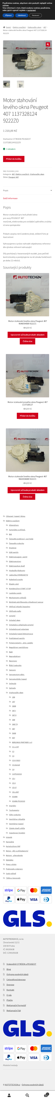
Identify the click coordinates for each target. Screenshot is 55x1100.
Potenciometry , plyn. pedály (21, 643)
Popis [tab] (5, 190)
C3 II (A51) (16, 760)
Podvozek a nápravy (14, 869)
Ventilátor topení (16, 824)
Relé (11, 652)
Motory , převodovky (14, 855)
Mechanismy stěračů (17, 597)
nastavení (31, 10)
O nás (9, 995)
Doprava (10, 984)
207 (13, 701)
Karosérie (10, 842)
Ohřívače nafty (15, 611)
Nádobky (9, 860)
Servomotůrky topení (18, 679)
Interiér (9, 837)
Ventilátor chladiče (17, 819)
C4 (13, 769)
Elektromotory (15, 561)
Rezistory (13, 661)
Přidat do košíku (13, 159)
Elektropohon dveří (17, 566)
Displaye (12, 548)
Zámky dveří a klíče (17, 828)
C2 (13, 751)
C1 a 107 (15, 747)
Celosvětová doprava (16, 979)
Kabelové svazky (16, 579)
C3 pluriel (16, 765)
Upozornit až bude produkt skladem (27, 334)
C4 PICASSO (17, 774)
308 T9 (14, 724)
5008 (14, 733)
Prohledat (27, 1095)
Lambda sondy (15, 593)
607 (13, 738)
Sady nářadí (11, 873)
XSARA (14, 796)
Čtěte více (27, 341)
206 (13, 697)
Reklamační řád (14, 1010)
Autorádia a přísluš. (17, 530)
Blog (9, 969)
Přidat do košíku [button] (27, 415)
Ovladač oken (14, 620)
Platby (10, 1000)
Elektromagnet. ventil (18, 557)
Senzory (12, 670)
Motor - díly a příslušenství (17, 851)
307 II (14, 715)
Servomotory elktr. (17, 674)
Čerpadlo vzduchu (16, 543)
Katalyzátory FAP (13, 846)
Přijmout (8, 15)
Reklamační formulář (16, 1005)
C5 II (14, 783)
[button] (48, 44)
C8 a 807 (15, 792)
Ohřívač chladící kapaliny (19, 606)
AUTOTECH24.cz (12, 1084)
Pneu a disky (11, 864)
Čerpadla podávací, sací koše (21, 539)
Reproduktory (14, 656)
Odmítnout (22, 15)
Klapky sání (14, 584)
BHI (10, 534)
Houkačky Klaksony (17, 570)
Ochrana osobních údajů (17, 974)
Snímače (12, 683)
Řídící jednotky (15, 665)
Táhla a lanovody (13, 878)
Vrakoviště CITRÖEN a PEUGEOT (21, 964)
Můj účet (9, 1095)
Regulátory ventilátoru (18, 647)
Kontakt (10, 989)
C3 (13, 756)
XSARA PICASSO (18, 801)
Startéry (12, 806)
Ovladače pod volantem (19, 629)
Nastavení (35, 15)
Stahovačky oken (34, 27)
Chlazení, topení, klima (15, 516)
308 (13, 720)
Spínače (12, 688)
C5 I (13, 778)
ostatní (12, 616)
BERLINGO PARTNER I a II (22, 742)
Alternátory (14, 525)
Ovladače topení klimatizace (21, 634)
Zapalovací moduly (17, 833)
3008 (14, 706)
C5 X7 (14, 787)
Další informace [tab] (10, 198)
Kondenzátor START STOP (20, 588)
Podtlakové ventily (17, 638)
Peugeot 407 (14, 177)
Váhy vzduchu (15, 814)
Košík (42, 1093)
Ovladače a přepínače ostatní (21, 625)
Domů (8, 27)
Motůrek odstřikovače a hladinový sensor (26, 602)
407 (44, 27)
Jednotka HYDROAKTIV (18, 575)
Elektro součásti (19, 27)
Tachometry (14, 810)
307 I (14, 710)
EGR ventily (13, 552)
